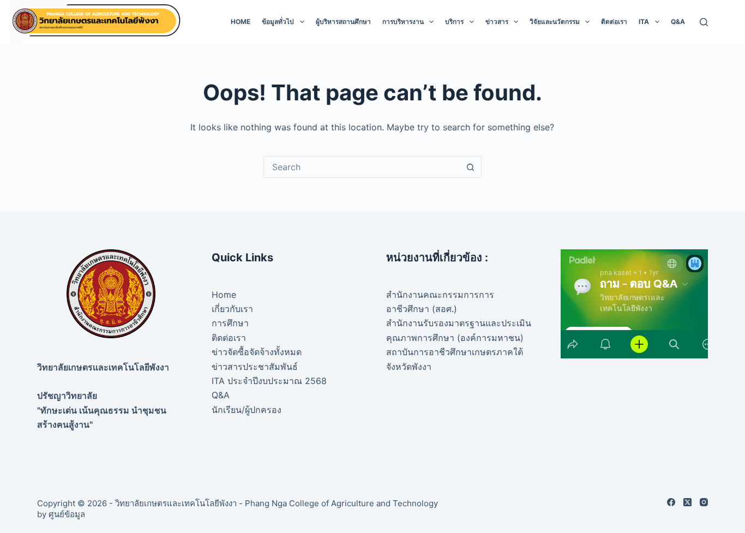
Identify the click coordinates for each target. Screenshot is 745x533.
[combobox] (362, 167)
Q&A (678, 21)
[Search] (704, 22)
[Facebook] (671, 502)
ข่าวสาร (496, 21)
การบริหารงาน (403, 21)
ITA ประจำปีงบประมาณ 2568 (269, 380)
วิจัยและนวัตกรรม (555, 21)
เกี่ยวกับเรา (232, 308)
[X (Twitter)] (687, 502)
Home (240, 21)
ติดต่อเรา (614, 21)
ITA (644, 21)
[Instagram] (704, 502)
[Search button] (470, 167)
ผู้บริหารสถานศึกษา (343, 21)
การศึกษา (230, 323)
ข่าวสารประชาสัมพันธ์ (255, 366)
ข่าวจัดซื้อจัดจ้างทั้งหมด (257, 351)
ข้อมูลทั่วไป (278, 21)
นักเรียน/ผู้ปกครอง (246, 409)
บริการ (454, 21)
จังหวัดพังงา (408, 366)
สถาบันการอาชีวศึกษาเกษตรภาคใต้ (454, 351)
